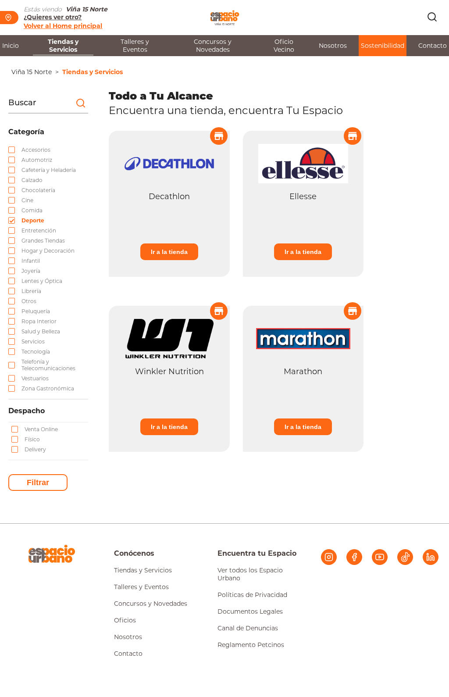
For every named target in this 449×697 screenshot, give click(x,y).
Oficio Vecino (284, 46)
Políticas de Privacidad (252, 595)
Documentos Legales (250, 611)
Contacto (432, 46)
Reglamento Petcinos (250, 645)
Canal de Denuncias (247, 628)
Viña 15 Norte (31, 72)
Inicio (10, 46)
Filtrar (38, 482)
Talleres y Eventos (135, 46)
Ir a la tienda (169, 251)
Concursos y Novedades (213, 46)
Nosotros (333, 46)
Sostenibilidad (382, 46)
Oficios (125, 620)
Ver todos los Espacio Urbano (250, 574)
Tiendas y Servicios (63, 46)
